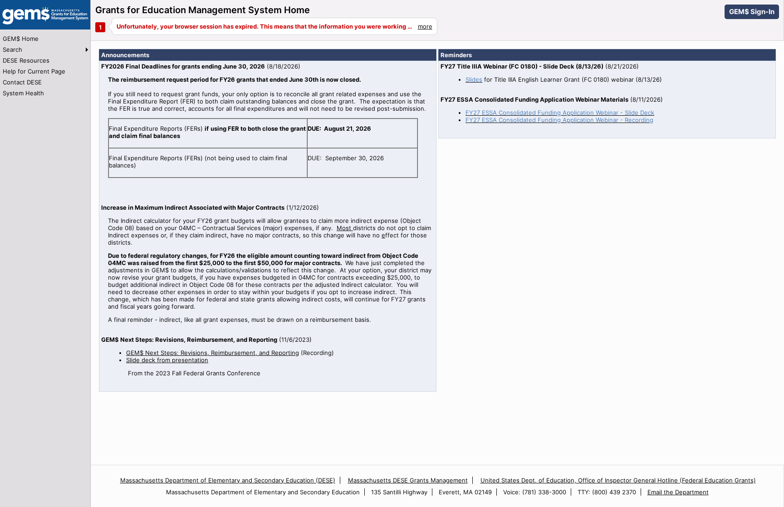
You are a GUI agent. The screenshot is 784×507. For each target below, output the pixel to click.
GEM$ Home (21, 38)
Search (12, 49)
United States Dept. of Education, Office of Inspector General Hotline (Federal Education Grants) (618, 480)
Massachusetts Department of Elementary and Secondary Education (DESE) (227, 480)
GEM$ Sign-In (751, 11)
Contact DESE (22, 82)
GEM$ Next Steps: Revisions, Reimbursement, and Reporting (212, 352)
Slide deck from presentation (167, 360)
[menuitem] (45, 38)
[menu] (45, 65)
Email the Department (678, 492)
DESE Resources (26, 60)
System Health (23, 93)
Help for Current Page (34, 71)
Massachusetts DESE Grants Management (408, 480)
